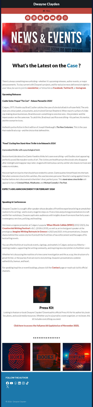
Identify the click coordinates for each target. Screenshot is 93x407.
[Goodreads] (40, 18)
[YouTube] (11, 383)
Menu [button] (48, 11)
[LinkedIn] (19, 383)
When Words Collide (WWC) (60, 225)
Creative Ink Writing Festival (16, 228)
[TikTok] (27, 383)
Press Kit (46, 308)
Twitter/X (68, 88)
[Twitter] (46, 18)
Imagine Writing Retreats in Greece (30, 231)
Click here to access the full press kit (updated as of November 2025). (46, 325)
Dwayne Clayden (46, 4)
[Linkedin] (34, 18)
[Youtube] (53, 18)
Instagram (81, 88)
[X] (7, 387)
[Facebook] (28, 18)
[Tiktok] (59, 18)
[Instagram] (65, 18)
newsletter (33, 88)
